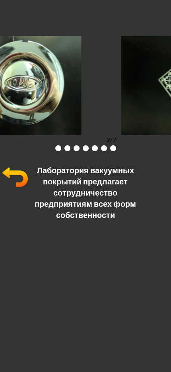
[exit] (15, 187)
